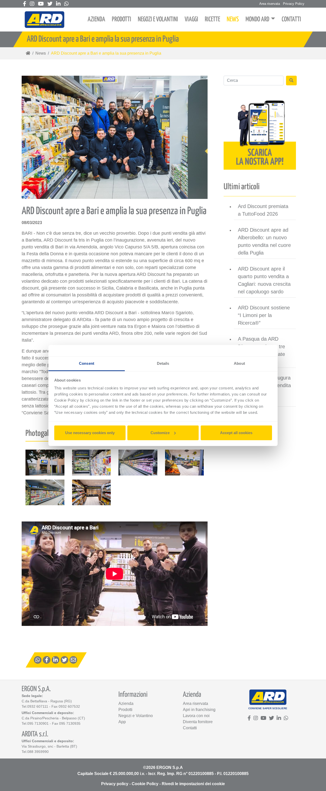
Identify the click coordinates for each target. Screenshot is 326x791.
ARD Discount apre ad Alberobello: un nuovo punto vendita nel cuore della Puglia (264, 241)
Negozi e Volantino (135, 716)
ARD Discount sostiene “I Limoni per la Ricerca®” (264, 315)
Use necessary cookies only (90, 433)
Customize (160, 433)
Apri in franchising (199, 709)
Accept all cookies (236, 433)
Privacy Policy (293, 4)
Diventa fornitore (198, 722)
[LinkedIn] (58, 4)
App (122, 722)
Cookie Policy (145, 784)
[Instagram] (32, 4)
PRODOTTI (121, 19)
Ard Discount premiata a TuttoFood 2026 (263, 210)
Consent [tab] (86, 363)
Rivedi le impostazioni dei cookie (193, 784)
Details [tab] (163, 363)
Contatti (190, 728)
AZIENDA (96, 19)
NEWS (233, 19)
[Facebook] (25, 4)
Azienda (125, 703)
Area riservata (269, 4)
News (40, 53)
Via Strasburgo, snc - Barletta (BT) (49, 746)
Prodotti (125, 709)
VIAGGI (191, 19)
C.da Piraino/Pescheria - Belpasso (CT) (53, 718)
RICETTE (212, 19)
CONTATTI (291, 19)
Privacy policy (114, 784)
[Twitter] (50, 4)
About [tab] (239, 363)
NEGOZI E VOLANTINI (158, 19)
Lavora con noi (196, 716)
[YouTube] (41, 4)
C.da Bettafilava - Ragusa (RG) (47, 701)
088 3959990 (38, 752)
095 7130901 (38, 723)
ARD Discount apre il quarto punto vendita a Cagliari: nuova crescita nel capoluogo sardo (264, 280)
